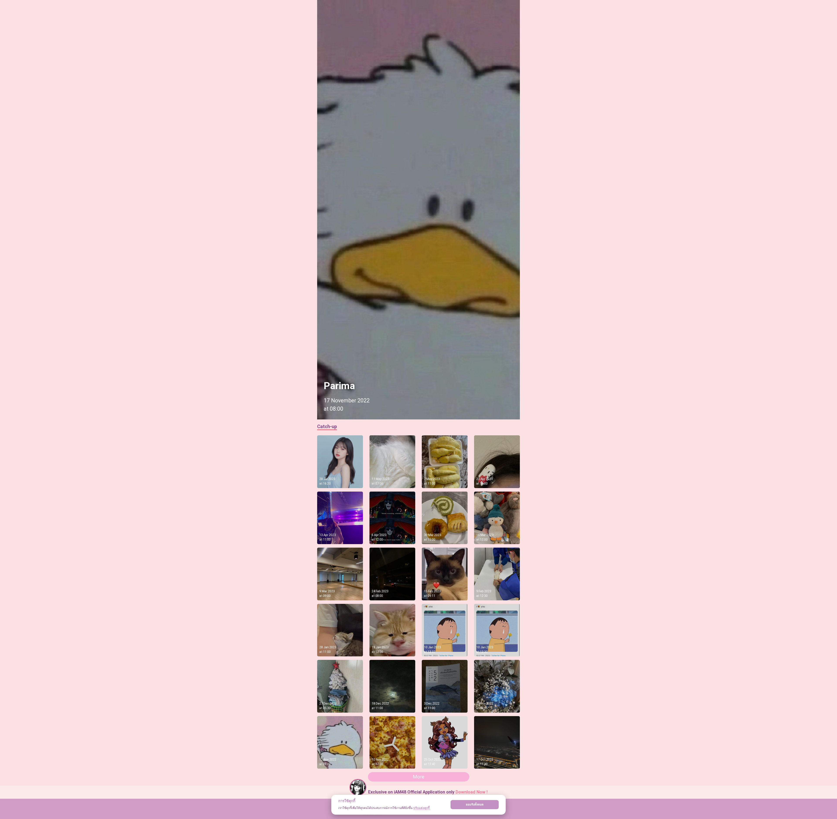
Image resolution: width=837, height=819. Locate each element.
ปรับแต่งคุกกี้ (421, 808)
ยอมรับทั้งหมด (475, 804)
